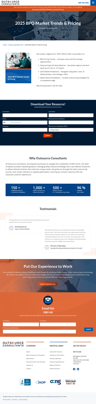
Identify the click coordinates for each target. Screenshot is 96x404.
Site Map (14, 399)
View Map (76, 364)
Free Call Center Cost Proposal (35, 362)
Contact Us (29, 365)
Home (5, 45)
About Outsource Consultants (35, 355)
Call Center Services (56, 352)
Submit (48, 135)
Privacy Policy (6, 399)
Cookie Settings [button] (23, 399)
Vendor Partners (55, 368)
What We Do (30, 358)
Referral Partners (55, 365)
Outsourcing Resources (15, 45)
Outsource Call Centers (57, 355)
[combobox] (5, 122)
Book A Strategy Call (48, 284)
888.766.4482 (83, 3)
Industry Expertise (55, 358)
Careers (28, 368)
